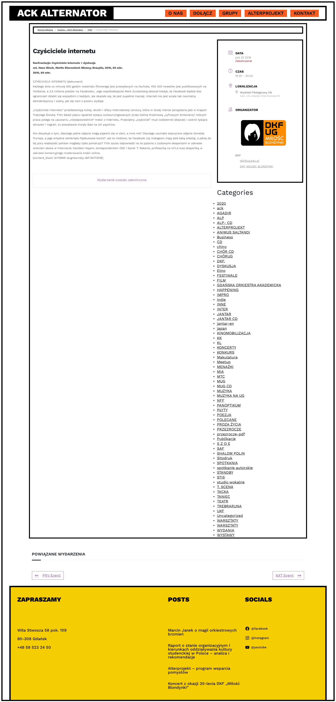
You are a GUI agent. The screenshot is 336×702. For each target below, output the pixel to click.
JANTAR (224, 314)
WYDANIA (225, 530)
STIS (221, 477)
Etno (221, 270)
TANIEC (223, 496)
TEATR (222, 501)
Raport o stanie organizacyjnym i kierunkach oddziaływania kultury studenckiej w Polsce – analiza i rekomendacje (200, 651)
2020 (221, 203)
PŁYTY (222, 410)
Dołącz (202, 13)
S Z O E (223, 443)
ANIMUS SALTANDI (233, 232)
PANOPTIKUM (229, 405)
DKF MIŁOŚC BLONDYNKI (256, 166)
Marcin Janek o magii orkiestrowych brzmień (202, 632)
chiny (222, 246)
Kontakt (304, 13)
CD (219, 242)
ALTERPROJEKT (231, 227)
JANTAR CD (227, 318)
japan (222, 328)
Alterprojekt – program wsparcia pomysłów (199, 670)
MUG (221, 381)
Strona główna (45, 30)
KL (219, 343)
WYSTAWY (225, 535)
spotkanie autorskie (235, 468)
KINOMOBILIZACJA (234, 333)
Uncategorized (230, 515)
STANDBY (225, 472)
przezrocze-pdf (231, 434)
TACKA (223, 491)
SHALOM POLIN (231, 453)
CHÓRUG (225, 256)
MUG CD (224, 386)
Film (90, 30)
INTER (222, 309)
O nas (175, 13)
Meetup (224, 362)
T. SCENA (225, 487)
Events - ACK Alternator (70, 30)
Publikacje (226, 439)
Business (225, 237)
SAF (220, 448)
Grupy (230, 13)
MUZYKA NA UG (230, 395)
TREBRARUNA (229, 506)
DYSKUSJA (226, 266)
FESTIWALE (227, 275)
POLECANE (227, 419)
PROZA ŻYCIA (229, 424)
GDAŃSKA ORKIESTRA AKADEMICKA (249, 285)
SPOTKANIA (227, 463)
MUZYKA (224, 391)
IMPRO (223, 295)
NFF (220, 400)
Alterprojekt (266, 13)
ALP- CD (224, 223)
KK (219, 338)
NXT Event (285, 575)
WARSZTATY (227, 520)
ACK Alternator (62, 13)
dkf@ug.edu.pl (249, 160)
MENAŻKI (225, 367)
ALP (220, 218)
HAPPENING (228, 290)
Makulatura (227, 357)
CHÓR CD (225, 251)
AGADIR (224, 213)
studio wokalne (231, 482)
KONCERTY (226, 347)
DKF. (221, 261)
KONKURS (225, 352)
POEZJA (224, 415)
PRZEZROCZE (229, 429)
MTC (221, 376)
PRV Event (51, 575)
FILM (221, 280)
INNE (221, 304)
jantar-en (225, 323)
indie (221, 299)
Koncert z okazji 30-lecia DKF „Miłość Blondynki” (204, 685)
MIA (220, 371)
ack (220, 208)
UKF (220, 511)
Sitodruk (224, 458)
